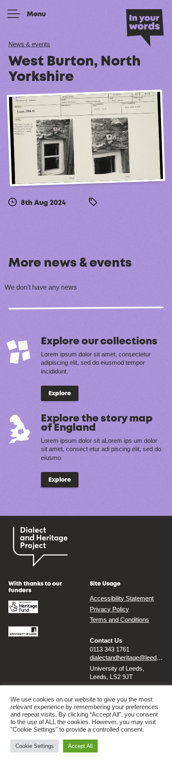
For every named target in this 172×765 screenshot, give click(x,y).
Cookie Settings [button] (34, 746)
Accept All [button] (80, 746)
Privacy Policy (109, 609)
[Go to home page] (145, 27)
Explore (59, 393)
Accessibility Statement (122, 598)
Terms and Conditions (119, 619)
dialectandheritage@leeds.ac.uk (127, 657)
